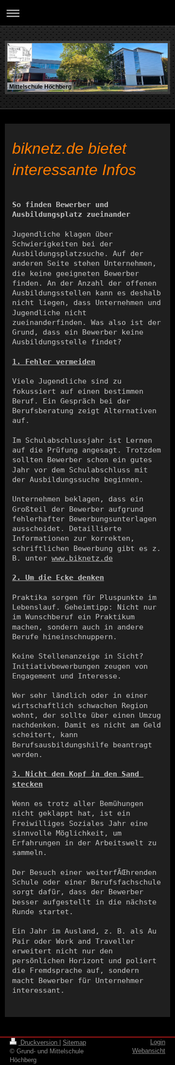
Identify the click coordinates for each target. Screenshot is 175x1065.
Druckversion (38, 1042)
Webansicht (148, 1050)
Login (157, 1042)
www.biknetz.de (82, 558)
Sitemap (74, 1042)
